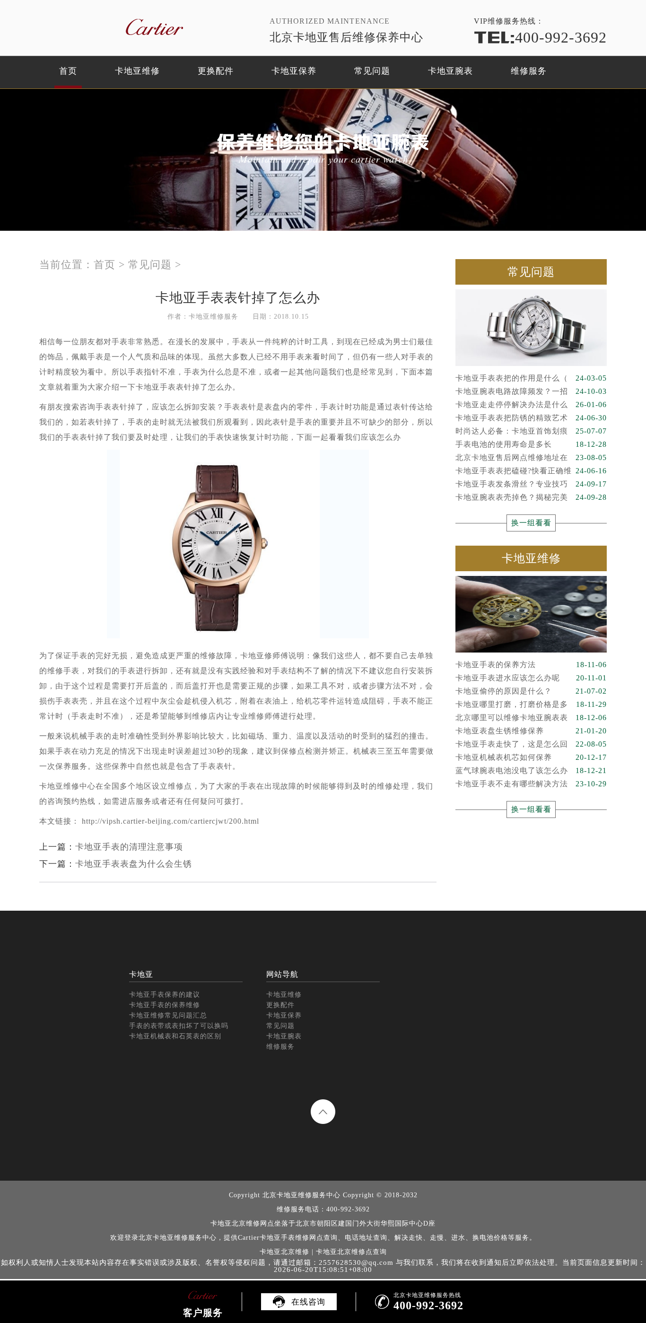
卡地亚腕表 (450, 71)
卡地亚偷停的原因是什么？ (531, 691)
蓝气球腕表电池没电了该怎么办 (531, 770)
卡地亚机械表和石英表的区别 (175, 1036)
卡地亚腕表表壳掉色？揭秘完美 (531, 497)
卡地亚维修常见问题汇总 (168, 1015)
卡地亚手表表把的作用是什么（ (531, 378)
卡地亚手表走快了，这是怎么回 (531, 744)
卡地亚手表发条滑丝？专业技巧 (531, 484)
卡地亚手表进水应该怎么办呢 (531, 678)
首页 (68, 71)
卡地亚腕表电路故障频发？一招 (531, 391)
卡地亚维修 (137, 71)
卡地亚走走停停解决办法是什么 (531, 404)
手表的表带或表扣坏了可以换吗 (178, 1025)
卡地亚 (141, 974)
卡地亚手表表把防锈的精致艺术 (531, 418)
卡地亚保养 (293, 71)
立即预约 (323, 675)
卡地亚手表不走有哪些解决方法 (531, 784)
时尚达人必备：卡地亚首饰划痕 (531, 431)
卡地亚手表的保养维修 (164, 1005)
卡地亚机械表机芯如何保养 (531, 757)
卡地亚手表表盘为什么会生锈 (133, 864)
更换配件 (216, 71)
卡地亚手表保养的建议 (164, 994)
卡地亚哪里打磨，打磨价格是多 (531, 704)
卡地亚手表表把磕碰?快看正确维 (531, 471)
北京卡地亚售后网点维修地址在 (531, 457)
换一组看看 (531, 523)
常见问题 (372, 71)
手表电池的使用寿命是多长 (531, 444)
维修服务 (529, 71)
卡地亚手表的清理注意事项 (129, 847)
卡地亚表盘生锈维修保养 (531, 731)
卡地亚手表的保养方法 (531, 665)
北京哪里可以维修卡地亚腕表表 (531, 718)
